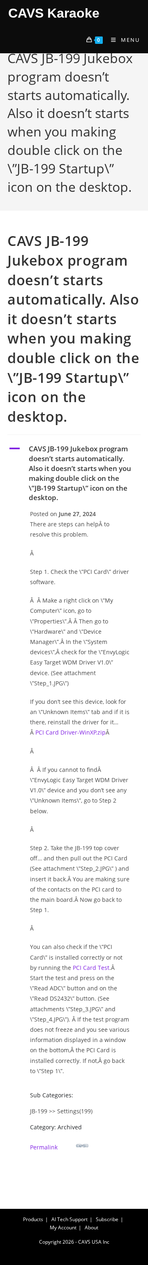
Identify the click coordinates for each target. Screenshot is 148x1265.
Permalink (44, 1147)
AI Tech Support (69, 1219)
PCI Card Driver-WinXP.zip (70, 732)
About (91, 1227)
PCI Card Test (91, 968)
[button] (74, 473)
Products (33, 1219)
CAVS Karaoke (53, 13)
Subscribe (107, 1219)
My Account (63, 1227)
